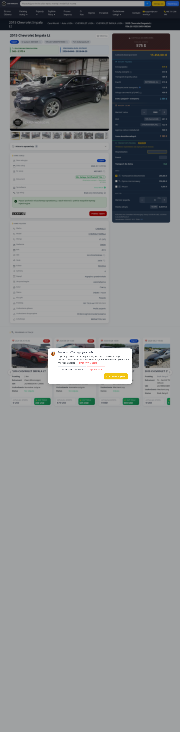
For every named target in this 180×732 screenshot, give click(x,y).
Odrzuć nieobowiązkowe (72, 369)
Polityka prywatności (86, 362)
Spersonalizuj (96, 369)
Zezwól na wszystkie (116, 376)
